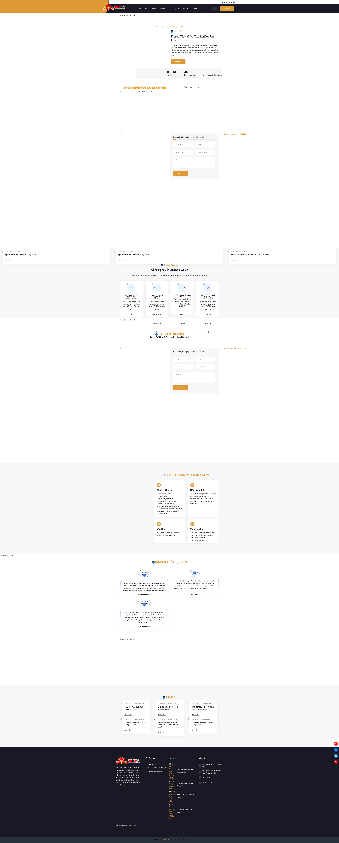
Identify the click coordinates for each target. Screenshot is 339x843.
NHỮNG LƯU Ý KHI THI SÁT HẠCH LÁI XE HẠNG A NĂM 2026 (168, 725)
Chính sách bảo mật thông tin (157, 768)
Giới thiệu (153, 9)
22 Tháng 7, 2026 (133, 251)
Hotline (226, 9)
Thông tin (175, 9)
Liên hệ (195, 9)
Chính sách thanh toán (155, 771)
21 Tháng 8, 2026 (20, 251)
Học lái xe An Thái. (169, 840)
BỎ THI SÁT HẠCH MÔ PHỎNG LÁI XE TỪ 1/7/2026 (250, 255)
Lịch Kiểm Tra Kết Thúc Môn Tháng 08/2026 (134, 255)
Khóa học (163, 9)
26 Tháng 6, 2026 (139, 719)
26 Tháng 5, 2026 (173, 719)
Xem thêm (177, 62)
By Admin (9, 251)
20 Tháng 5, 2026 (206, 719)
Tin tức (185, 9)
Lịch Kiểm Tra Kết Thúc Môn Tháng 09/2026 (21, 255)
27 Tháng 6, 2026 (246, 251)
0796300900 (206, 777)
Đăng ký (180, 173)
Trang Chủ (143, 9)
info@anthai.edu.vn (208, 783)
